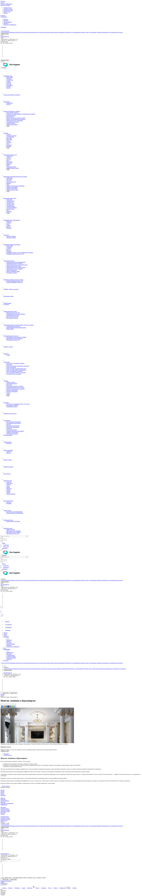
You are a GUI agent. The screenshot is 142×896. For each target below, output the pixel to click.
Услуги (2, 794)
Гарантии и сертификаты (7, 803)
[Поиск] (2, 607)
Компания (3, 795)
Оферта (2, 882)
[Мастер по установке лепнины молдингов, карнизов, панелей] (37, 742)
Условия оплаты (5, 808)
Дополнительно (8, 755)
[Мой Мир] (6, 706)
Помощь (3, 814)
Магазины (3, 807)
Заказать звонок (4, 33)
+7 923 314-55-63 (5, 31)
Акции (2, 791)
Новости (3, 798)
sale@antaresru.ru (5, 36)
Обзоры (3, 822)
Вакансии (3, 802)
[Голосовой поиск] (2, 540)
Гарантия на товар (5, 811)
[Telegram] (14, 706)
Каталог (3, 790)
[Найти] (5, 540)
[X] (8, 706)
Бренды (2, 792)
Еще (8, 126)
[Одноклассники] (4, 706)
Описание (6, 753)
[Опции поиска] (2, 538)
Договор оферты (5, 800)
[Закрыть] (2, 616)
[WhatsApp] (12, 706)
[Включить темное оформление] (2, 62)
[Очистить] (27, 536)
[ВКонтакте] (2, 706)
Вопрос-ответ (4, 820)
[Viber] (10, 706)
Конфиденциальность (6, 881)
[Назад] (8, 638)
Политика (3, 799)
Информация (4, 804)
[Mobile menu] (2, 570)
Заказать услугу (5, 751)
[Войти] (1, 609)
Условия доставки (5, 810)
